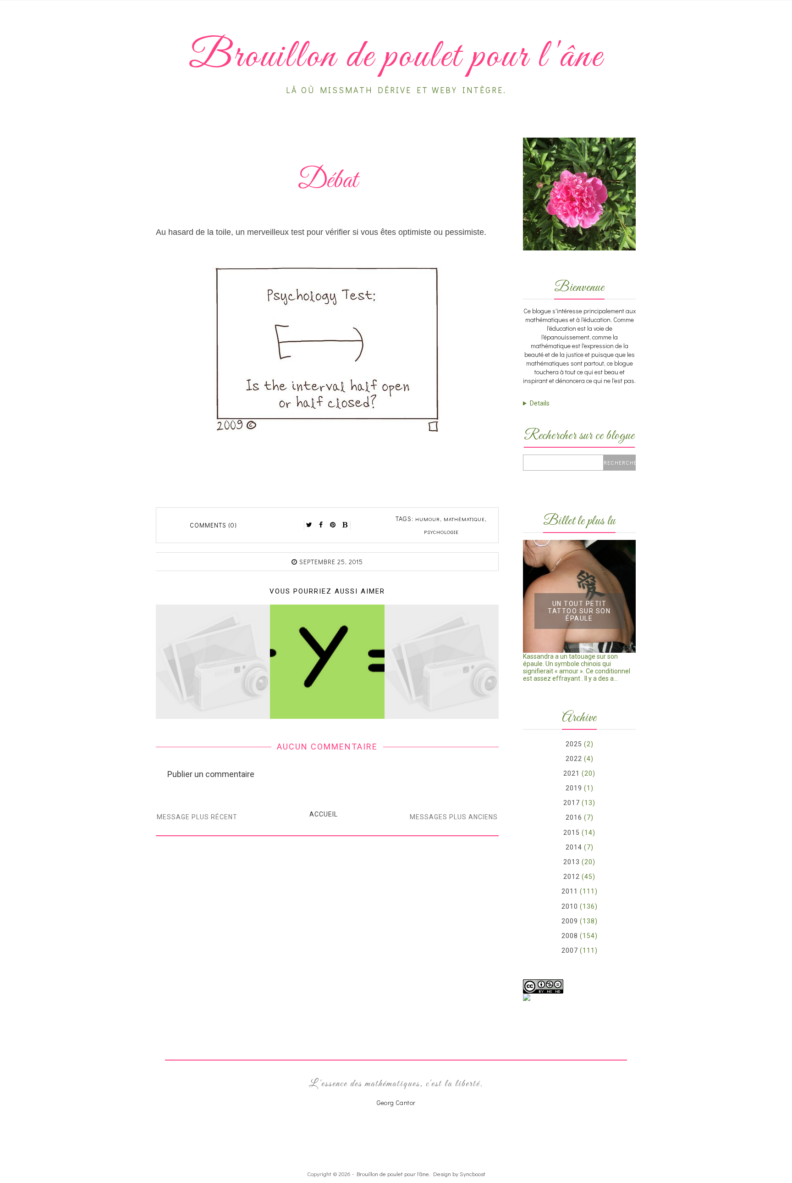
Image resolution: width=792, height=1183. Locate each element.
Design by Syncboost (459, 1173)
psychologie (441, 531)
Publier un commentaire (210, 774)
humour (427, 519)
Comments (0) (213, 525)
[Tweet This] (309, 524)
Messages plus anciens (454, 817)
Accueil (323, 814)
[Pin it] (333, 524)
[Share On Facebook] (321, 524)
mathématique (464, 519)
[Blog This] (345, 524)
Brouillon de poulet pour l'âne (393, 1173)
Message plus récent (197, 817)
